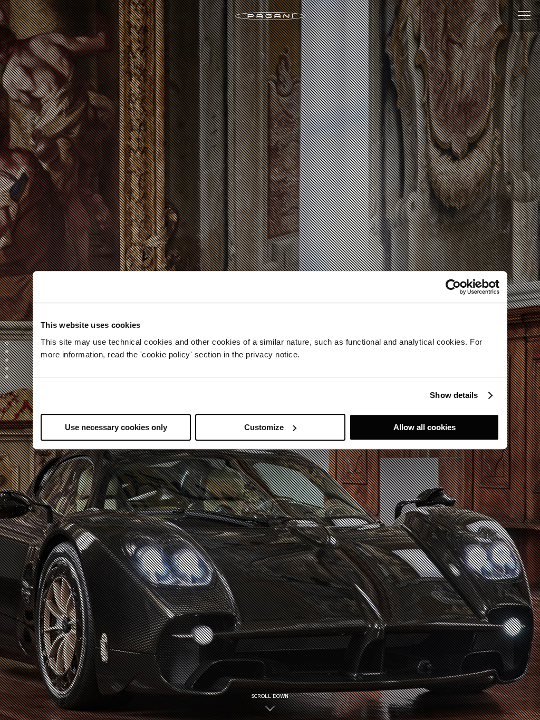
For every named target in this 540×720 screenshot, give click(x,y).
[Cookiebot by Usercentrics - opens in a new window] (453, 287)
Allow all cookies (424, 427)
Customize (264, 427)
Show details (454, 395)
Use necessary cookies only (116, 427)
